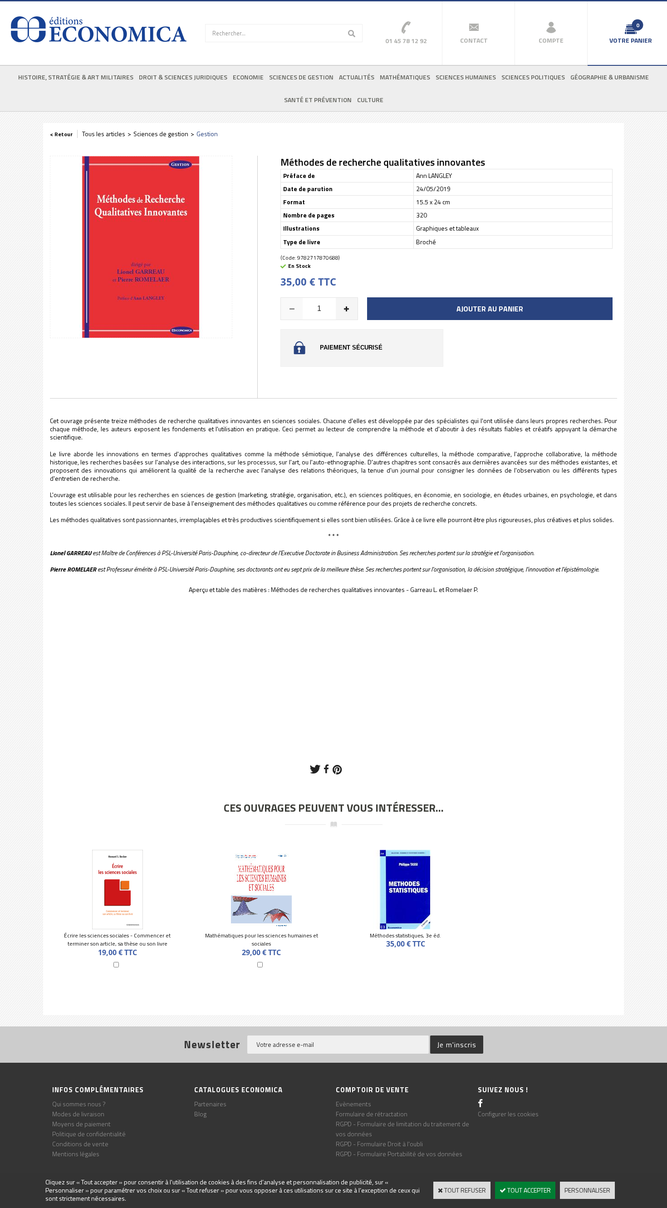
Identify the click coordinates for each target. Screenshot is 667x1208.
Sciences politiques (533, 77)
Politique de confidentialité (89, 1134)
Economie (248, 77)
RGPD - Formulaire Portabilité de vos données (399, 1154)
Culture (370, 99)
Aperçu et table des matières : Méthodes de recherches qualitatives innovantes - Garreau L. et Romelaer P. (333, 589)
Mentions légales (75, 1154)
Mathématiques (405, 77)
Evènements (353, 1104)
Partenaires (210, 1104)
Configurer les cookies (508, 1114)
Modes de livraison (78, 1114)
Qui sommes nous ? (79, 1104)
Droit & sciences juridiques (183, 77)
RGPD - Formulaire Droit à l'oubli (379, 1144)
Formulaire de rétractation (371, 1114)
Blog (200, 1114)
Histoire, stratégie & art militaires (75, 77)
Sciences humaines (466, 77)
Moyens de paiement (81, 1124)
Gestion (207, 133)
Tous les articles (103, 133)
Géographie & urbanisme (609, 77)
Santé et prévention (318, 99)
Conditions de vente (80, 1144)
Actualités (356, 77)
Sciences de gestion (301, 77)
